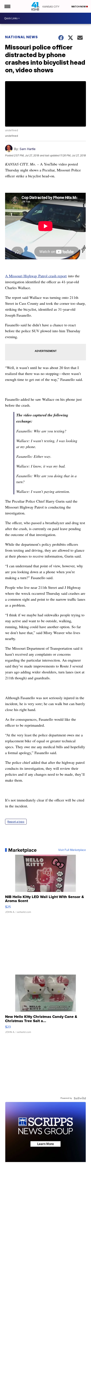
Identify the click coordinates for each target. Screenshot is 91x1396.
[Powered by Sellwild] (80, 1098)
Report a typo (15, 821)
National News (21, 37)
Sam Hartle (27, 149)
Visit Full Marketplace (72, 850)
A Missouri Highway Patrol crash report (36, 275)
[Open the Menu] (7, 6)
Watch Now (78, 6)
